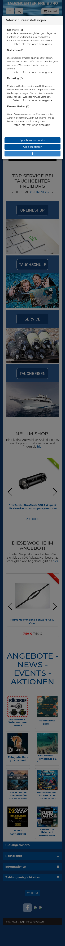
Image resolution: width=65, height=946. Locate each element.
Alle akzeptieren (32, 146)
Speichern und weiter (32, 140)
